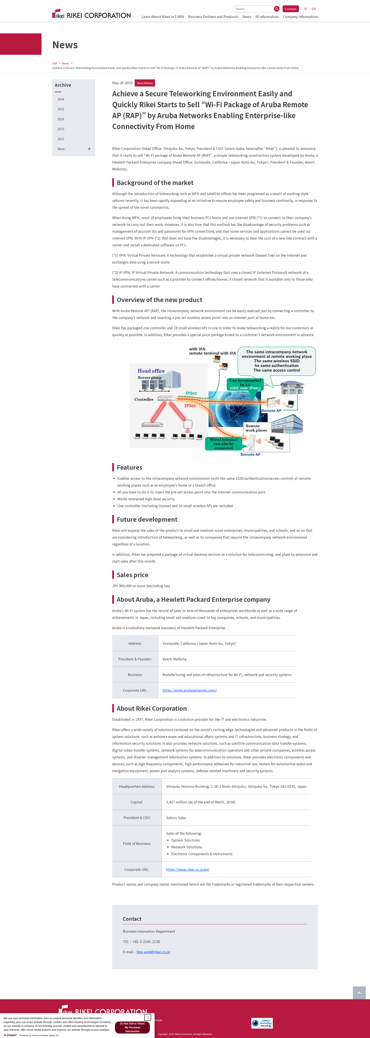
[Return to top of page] (359, 992)
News (65, 63)
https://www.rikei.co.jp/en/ (187, 869)
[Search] (276, 9)
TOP (55, 63)
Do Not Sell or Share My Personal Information (132, 1027)
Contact (291, 9)
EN (314, 9)
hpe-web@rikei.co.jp (153, 951)
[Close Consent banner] (148, 1017)
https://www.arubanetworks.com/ (190, 690)
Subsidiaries (155, 1020)
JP (305, 9)
